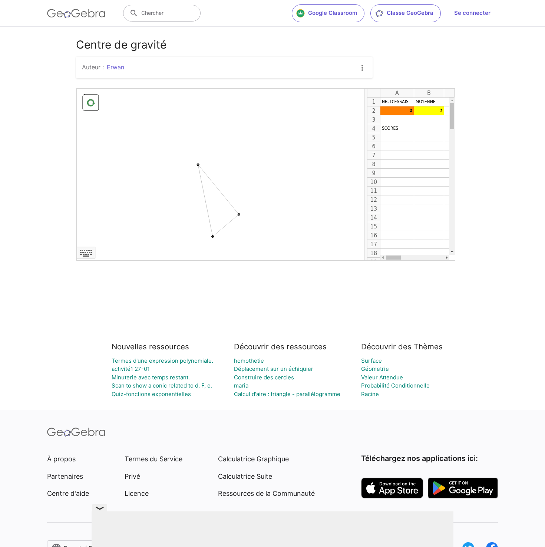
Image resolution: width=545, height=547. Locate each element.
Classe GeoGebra (410, 12)
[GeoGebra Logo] (76, 13)
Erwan (115, 67)
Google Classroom (332, 12)
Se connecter (472, 12)
